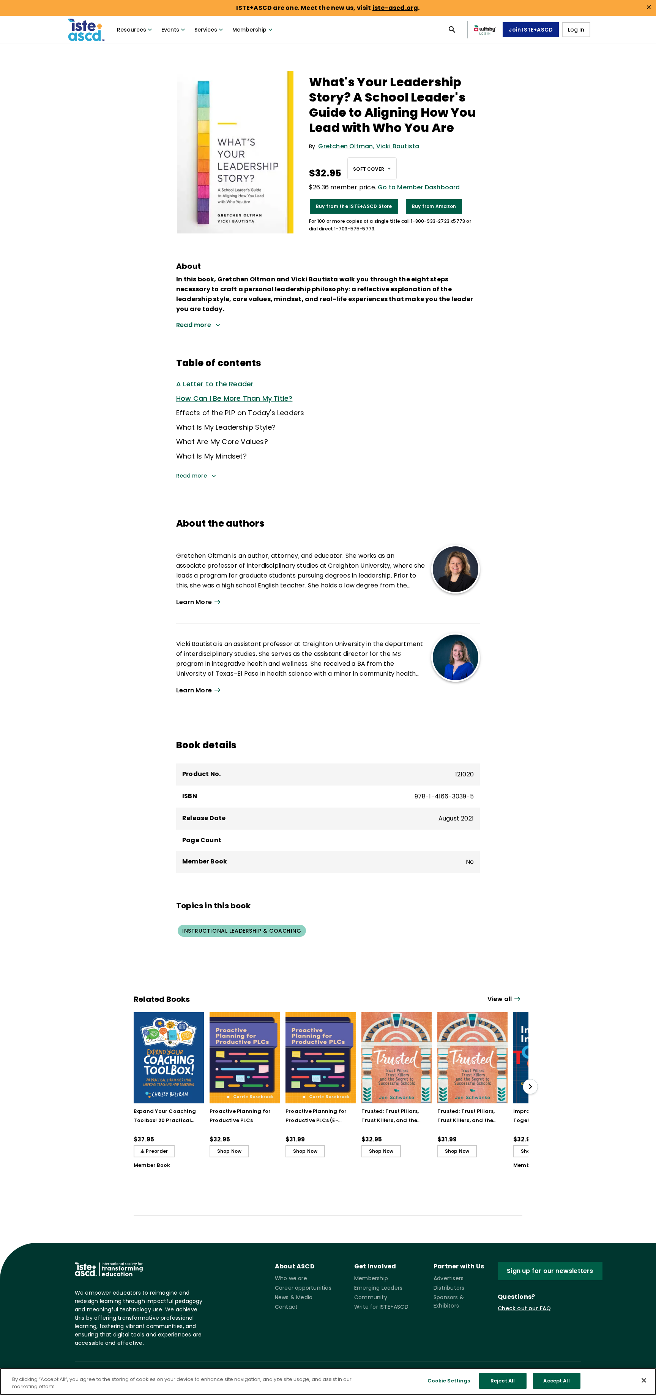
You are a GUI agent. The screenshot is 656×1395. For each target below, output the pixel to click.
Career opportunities (303, 1288)
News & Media (293, 1297)
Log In (576, 29)
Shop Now (229, 1151)
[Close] (644, 1380)
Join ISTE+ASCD (531, 29)
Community (370, 1297)
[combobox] (372, 168)
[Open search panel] (452, 29)
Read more (191, 475)
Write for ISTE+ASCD (381, 1307)
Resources (131, 29)
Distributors (449, 1288)
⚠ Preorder (154, 1151)
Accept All (556, 1380)
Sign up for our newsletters (550, 1270)
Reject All (502, 1380)
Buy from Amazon (434, 206)
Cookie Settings (448, 1380)
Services (205, 29)
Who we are (291, 1278)
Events (170, 29)
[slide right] (530, 1086)
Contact (286, 1307)
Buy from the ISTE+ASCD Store (354, 206)
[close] (648, 7)
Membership (249, 29)
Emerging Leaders (378, 1288)
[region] (328, 1381)
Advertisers (449, 1278)
